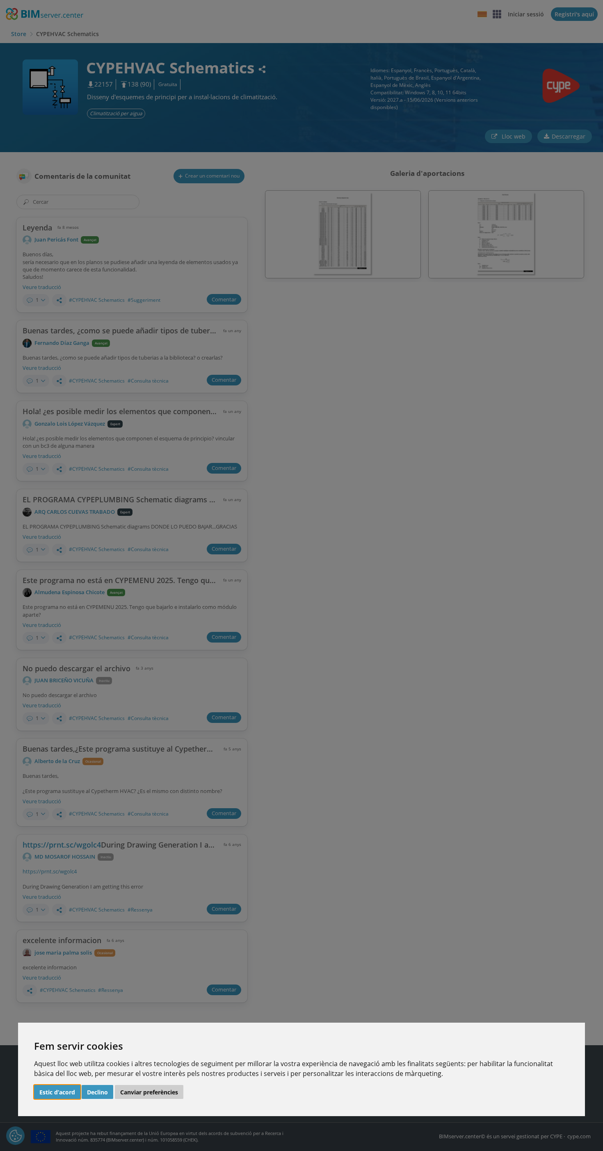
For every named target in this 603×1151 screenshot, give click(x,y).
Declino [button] (97, 1092)
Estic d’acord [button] (57, 1092)
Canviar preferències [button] (149, 1092)
